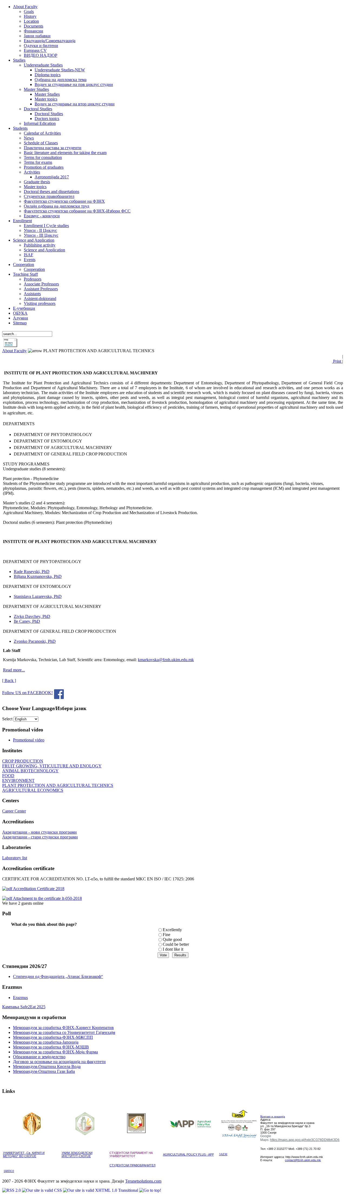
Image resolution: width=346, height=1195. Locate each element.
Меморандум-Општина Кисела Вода (47, 1066)
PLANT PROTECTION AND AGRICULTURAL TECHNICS (57, 785)
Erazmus (20, 997)
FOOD (8, 775)
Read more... (14, 670)
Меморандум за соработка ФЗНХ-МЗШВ (51, 1047)
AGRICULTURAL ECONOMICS (32, 790)
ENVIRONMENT (18, 780)
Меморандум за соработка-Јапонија (45, 1042)
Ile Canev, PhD (27, 621)
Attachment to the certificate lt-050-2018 (47, 898)
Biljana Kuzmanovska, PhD (38, 576)
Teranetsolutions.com (143, 1181)
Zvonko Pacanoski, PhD (35, 641)
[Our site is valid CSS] (42, 1190)
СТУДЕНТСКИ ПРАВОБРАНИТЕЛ (132, 1165)
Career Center (14, 811)
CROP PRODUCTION (22, 761)
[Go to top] (150, 1190)
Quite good (172, 939)
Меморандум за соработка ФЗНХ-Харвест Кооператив (63, 1027)
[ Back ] (9, 680)
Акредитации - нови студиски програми (39, 832)
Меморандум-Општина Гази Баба (44, 1071)
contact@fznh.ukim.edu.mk (303, 1160)
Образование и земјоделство (39, 1056)
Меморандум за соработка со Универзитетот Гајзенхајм (64, 1032)
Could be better (176, 944)
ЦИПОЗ (9, 1171)
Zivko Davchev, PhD (32, 616)
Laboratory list (14, 858)
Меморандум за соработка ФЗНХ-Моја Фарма (55, 1052)
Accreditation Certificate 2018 (38, 888)
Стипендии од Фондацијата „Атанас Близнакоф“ (58, 976)
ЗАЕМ (223, 1154)
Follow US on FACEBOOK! (27, 692)
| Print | (337, 359)
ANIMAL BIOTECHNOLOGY (30, 770)
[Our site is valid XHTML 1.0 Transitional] (101, 1190)
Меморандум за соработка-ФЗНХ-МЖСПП (53, 1037)
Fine (166, 934)
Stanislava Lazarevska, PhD (38, 596)
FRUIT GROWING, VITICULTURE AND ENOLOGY (52, 766)
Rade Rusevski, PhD (31, 571)
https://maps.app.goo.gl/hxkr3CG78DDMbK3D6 (305, 1140)
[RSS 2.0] (12, 1190)
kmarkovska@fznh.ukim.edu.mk (166, 659)
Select (7, 719)
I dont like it (173, 949)
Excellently (172, 929)
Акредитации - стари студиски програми (40, 837)
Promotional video (28, 740)
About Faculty (14, 350)
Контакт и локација (272, 1116)
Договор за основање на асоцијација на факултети (59, 1061)
